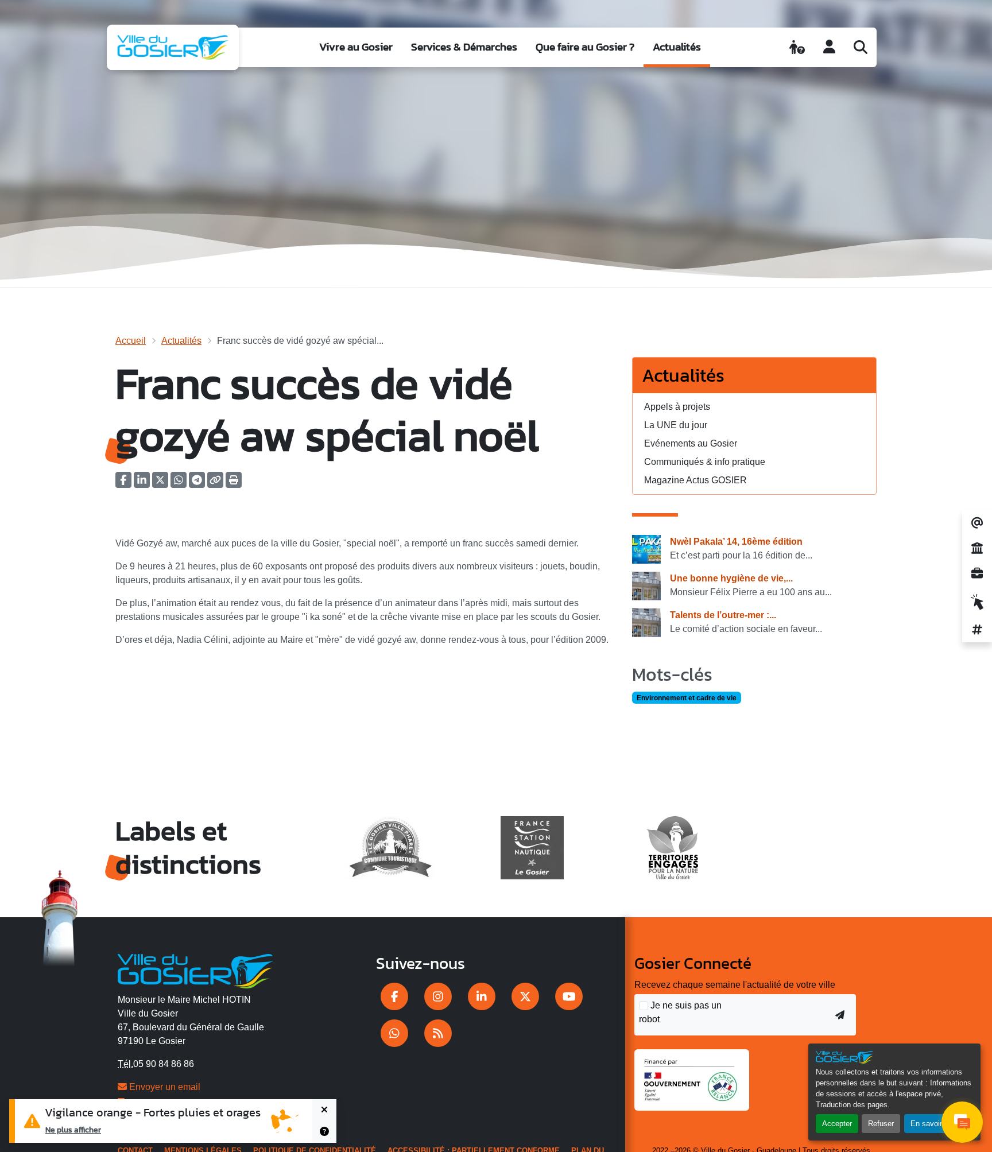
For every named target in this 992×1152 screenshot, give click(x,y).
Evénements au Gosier (690, 443)
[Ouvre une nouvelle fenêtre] (394, 996)
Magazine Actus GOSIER (695, 480)
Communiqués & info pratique (704, 462)
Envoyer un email (163, 1087)
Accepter (837, 1123)
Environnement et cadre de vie (687, 698)
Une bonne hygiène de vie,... (731, 578)
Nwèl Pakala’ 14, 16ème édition (736, 541)
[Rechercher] (860, 47)
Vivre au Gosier (356, 46)
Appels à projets (677, 407)
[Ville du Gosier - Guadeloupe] (195, 969)
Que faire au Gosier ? (585, 46)
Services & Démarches (464, 46)
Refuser (881, 1123)
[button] (234, 483)
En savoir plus (934, 1123)
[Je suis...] (797, 47)
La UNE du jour (675, 425)
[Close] (324, 1110)
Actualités (677, 46)
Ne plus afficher (73, 1129)
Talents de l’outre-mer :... (723, 615)
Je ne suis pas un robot (680, 1012)
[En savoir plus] (324, 1132)
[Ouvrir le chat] (962, 1122)
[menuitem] (356, 47)
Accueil (130, 341)
